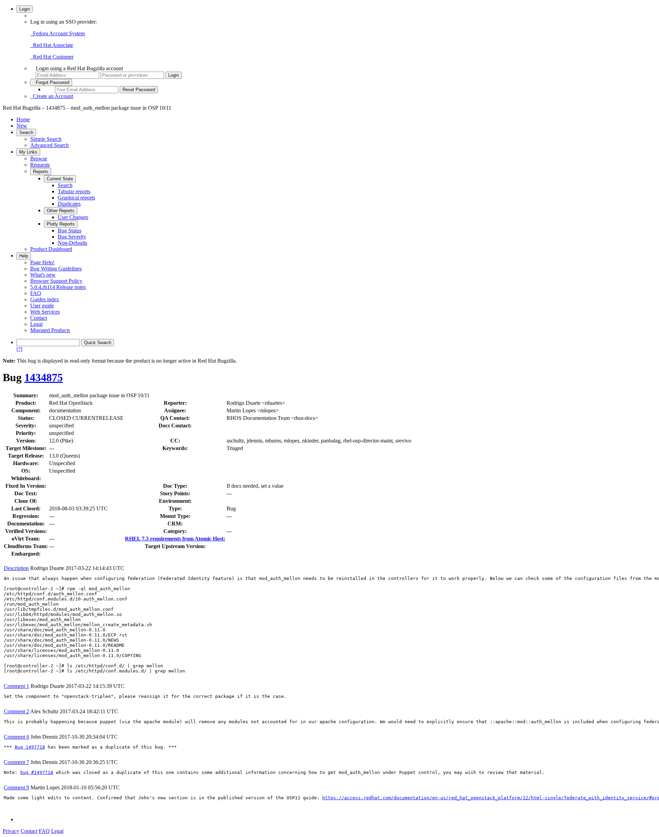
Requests (40, 165)
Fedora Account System (57, 33)
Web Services (45, 312)
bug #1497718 (36, 772)
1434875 (43, 377)
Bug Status (69, 230)
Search (26, 132)
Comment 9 (16, 787)
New (21, 126)
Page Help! (42, 262)
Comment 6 (16, 737)
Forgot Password (51, 82)
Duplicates (69, 204)
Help (23, 255)
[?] (19, 349)
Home (23, 119)
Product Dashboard (51, 249)
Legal (36, 324)
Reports (40, 171)
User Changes (73, 217)
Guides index (44, 299)
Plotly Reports (61, 224)
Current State (60, 178)
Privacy (11, 831)
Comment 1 (16, 686)
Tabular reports (74, 191)
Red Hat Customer (51, 57)
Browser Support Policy (56, 281)
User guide (42, 305)
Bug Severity (72, 237)
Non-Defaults (72, 243)
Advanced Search (49, 145)
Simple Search (45, 139)
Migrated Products (50, 330)
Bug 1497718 (30, 747)
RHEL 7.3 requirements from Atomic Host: (175, 539)
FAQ (35, 293)
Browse (38, 158)
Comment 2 (16, 711)
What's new (43, 275)
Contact (38, 318)
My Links (28, 152)
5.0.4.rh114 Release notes (58, 287)
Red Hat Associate (51, 45)
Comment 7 (16, 762)
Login (24, 9)
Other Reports (60, 210)
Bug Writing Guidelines (56, 268)
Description (16, 568)
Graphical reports (76, 198)
